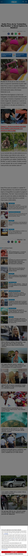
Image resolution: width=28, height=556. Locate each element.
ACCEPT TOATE (14, 552)
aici (13, 538)
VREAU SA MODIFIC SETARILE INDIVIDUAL (14, 553)
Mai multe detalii (6, 533)
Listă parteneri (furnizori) (4, 549)
